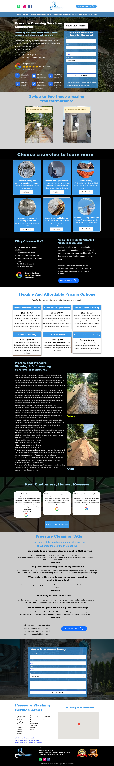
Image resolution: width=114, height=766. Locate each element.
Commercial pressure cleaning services (28, 447)
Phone (68, 51)
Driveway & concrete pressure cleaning (28, 437)
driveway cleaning (29, 738)
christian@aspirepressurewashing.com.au (57, 752)
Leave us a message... (73, 63)
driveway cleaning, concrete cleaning (26, 392)
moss (26, 345)
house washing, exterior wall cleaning (51, 392)
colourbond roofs (82, 185)
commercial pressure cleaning (52, 395)
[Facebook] (30, 6)
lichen (31, 345)
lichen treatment (36, 442)
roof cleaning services (32, 740)
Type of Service (70, 57)
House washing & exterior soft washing (28, 440)
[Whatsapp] (18, 6)
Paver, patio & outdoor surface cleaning (28, 445)
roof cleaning (19, 395)
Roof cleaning (20, 442)
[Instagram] (24, 6)
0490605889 (49, 750)
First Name (69, 38)
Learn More (55, 562)
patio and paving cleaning (32, 395)
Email (67, 44)
